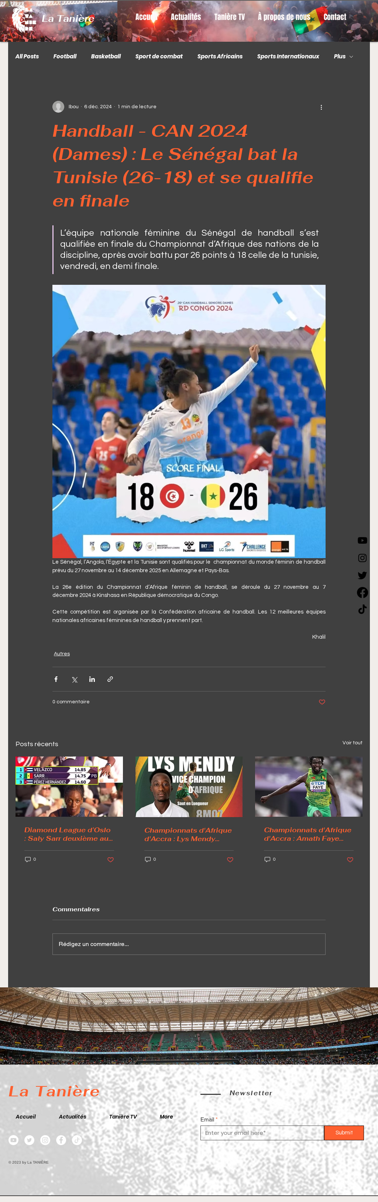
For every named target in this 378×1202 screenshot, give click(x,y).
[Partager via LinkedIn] (92, 679)
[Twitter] (29, 1140)
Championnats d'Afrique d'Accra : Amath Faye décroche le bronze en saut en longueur (307, 834)
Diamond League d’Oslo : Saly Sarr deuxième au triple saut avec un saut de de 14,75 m (67, 834)
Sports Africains (220, 56)
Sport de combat (159, 56)
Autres (62, 653)
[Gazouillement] (362, 575)
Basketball (106, 56)
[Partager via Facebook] (55, 679)
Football (65, 56)
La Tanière (68, 18)
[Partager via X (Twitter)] (74, 679)
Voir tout (352, 742)
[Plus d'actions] (321, 106)
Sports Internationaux (288, 56)
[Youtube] (362, 540)
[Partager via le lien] (110, 679)
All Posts (27, 56)
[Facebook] (362, 592)
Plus (340, 56)
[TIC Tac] (362, 609)
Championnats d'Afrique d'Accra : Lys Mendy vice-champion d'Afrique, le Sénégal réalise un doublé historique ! (188, 834)
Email (207, 1119)
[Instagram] (362, 557)
